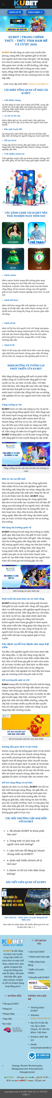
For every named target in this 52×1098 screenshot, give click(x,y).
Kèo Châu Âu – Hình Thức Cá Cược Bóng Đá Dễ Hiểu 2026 (26, 919)
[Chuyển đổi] (4, 831)
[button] (3, 4)
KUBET (6, 52)
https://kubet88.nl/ (38, 84)
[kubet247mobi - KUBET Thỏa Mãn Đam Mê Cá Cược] (26, 4)
